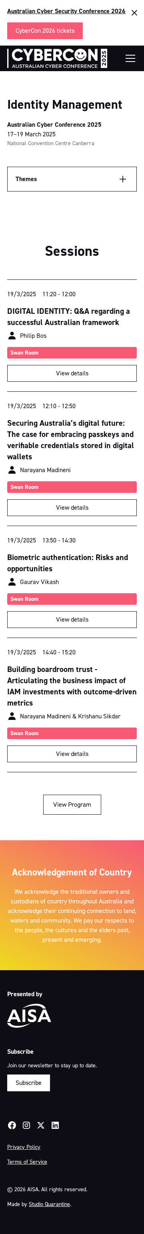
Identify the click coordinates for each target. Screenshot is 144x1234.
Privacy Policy (23, 1147)
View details (72, 373)
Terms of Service (27, 1162)
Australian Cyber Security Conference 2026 (66, 11)
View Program (72, 804)
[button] (129, 58)
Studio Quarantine (49, 1204)
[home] (57, 58)
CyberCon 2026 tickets (45, 30)
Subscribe (29, 1083)
